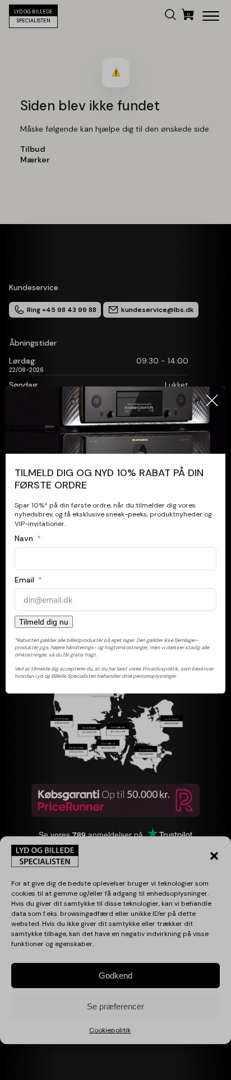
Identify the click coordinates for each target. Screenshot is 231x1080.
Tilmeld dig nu (43, 621)
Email (24, 580)
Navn (24, 538)
